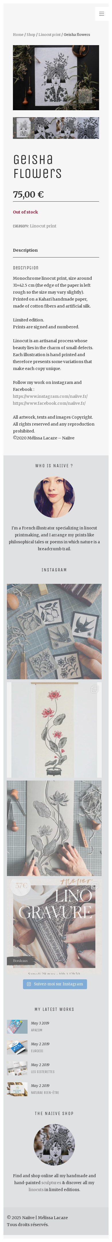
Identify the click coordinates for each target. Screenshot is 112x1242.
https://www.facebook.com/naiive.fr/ (49, 403)
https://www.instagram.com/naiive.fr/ (50, 396)
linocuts (36, 1189)
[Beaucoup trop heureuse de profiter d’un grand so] (54, 631)
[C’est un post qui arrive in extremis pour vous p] (54, 730)
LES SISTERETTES (43, 1072)
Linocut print (49, 34)
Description (25, 250)
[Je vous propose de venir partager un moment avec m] (54, 926)
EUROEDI (37, 1051)
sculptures (51, 1182)
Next (85, 96)
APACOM (36, 1030)
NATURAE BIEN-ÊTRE (45, 1092)
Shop (31, 34)
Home (18, 34)
